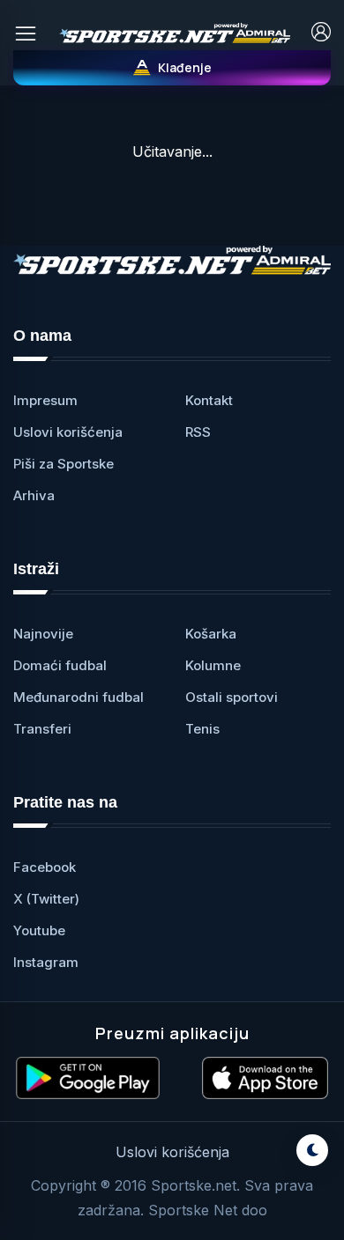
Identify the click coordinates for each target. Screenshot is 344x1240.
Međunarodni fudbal (78, 697)
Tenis (202, 728)
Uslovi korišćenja (68, 432)
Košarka (210, 633)
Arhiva (34, 495)
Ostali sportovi (231, 697)
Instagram (46, 962)
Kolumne (213, 665)
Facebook (44, 867)
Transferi (42, 728)
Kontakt (209, 400)
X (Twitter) (46, 898)
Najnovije (43, 633)
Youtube (39, 930)
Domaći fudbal (60, 665)
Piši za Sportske (63, 463)
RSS (198, 432)
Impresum (45, 400)
